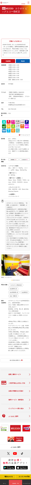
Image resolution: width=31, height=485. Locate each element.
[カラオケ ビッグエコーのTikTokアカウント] (22, 453)
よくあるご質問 (15, 447)
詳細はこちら (18, 346)
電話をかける (8, 476)
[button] (1, 427)
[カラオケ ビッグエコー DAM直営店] (15, 428)
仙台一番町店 (13, 296)
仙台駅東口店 (13, 288)
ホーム (4, 483)
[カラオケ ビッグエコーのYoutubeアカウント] (15, 453)
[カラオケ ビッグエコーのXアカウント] (8, 453)
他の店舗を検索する (15, 360)
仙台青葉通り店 (14, 292)
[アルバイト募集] (15, 441)
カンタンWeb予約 (24, 476)
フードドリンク (26, 483)
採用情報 (23, 3)
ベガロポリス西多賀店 (16, 285)
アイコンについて (25, 135)
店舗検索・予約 (15, 483)
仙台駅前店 (25, 292)
